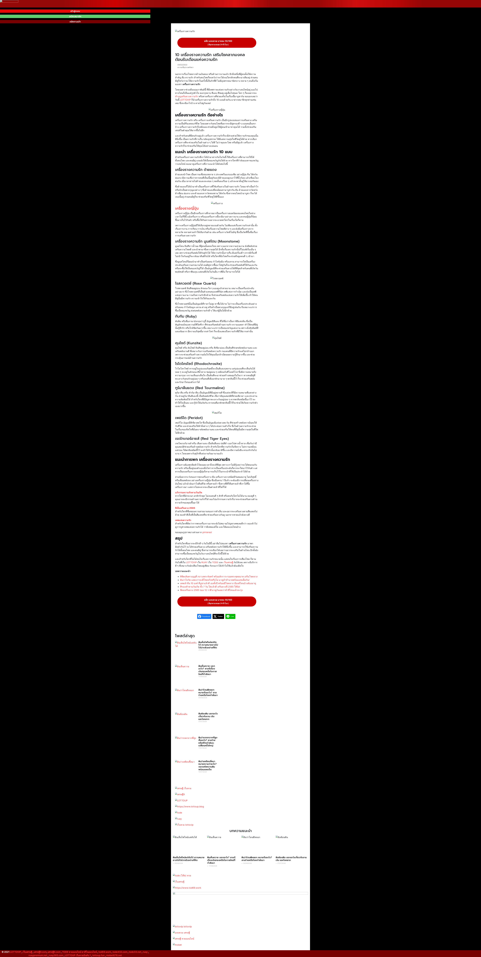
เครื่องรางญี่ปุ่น (187, 208)
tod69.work (104, 952)
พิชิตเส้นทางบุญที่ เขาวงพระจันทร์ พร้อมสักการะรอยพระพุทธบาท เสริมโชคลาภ (219, 576)
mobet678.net (114, 955)
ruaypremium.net (38, 955)
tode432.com (120, 952)
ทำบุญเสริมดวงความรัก (186, 96)
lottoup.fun (98, 955)
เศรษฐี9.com (40, 952)
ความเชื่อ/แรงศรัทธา (185, 67)
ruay (145, 952)
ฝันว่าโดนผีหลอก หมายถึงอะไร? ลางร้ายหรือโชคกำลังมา (208, 692)
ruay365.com (56, 955)
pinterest (207, 532)
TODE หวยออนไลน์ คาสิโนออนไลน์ (79, 952)
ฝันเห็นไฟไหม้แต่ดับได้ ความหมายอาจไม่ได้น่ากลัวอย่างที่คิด (208, 644)
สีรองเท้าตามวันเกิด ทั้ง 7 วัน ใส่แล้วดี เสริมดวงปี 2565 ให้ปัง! (210, 586)
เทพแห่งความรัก (183, 520)
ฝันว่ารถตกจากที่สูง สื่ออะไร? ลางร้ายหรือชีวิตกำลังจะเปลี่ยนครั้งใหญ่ (207, 741)
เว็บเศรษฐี (228, 562)
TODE (215, 562)
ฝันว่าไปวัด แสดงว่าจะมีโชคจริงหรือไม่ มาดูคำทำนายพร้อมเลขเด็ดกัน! (214, 580)
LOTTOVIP (185, 99)
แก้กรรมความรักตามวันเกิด (188, 492)
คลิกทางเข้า (75, 21)
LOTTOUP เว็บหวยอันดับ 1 (78, 955)
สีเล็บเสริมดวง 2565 (185, 508)
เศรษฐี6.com (54, 952)
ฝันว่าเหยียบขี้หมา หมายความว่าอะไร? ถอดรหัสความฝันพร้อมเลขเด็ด (207, 765)
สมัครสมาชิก (75, 16)
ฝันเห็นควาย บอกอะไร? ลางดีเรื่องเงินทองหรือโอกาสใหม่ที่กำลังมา (207, 670)
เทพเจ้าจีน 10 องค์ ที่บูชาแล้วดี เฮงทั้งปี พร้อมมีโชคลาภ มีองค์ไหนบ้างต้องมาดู (218, 583)
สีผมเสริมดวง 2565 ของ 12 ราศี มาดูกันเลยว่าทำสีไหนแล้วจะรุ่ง (211, 590)
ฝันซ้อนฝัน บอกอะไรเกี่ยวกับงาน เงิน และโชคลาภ (208, 716)
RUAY (204, 562)
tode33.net (135, 952)
